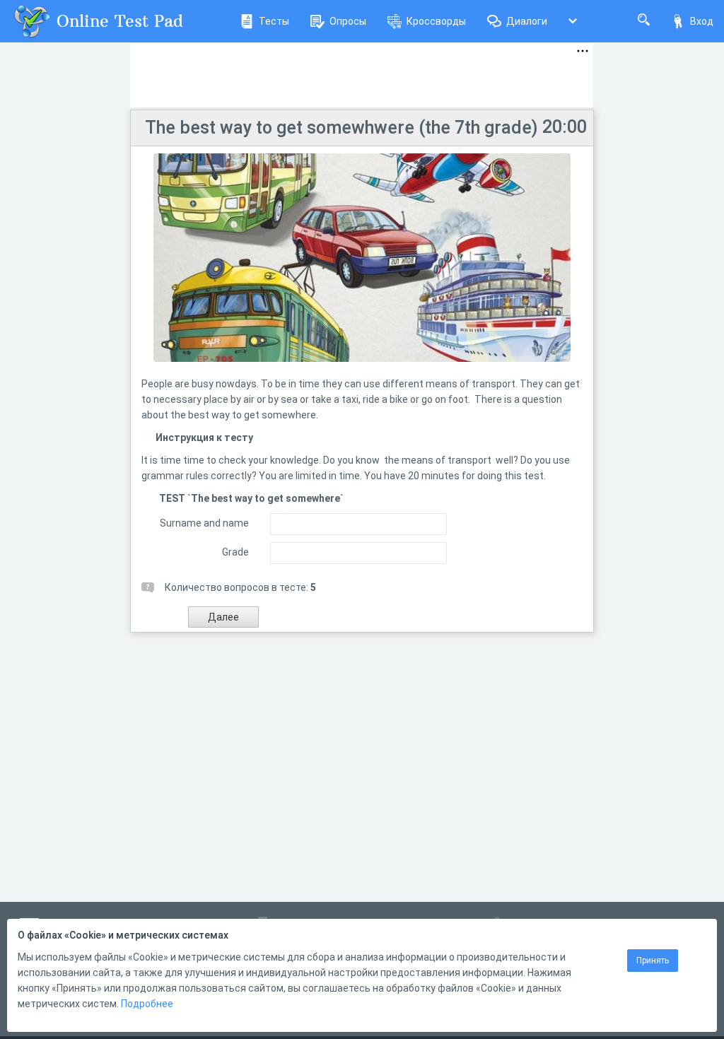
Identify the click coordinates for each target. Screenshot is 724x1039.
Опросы (347, 21)
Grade (235, 552)
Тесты (274, 21)
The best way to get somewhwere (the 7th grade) (341, 127)
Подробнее (147, 1003)
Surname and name (204, 523)
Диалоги (526, 21)
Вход (701, 21)
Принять (652, 960)
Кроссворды (436, 21)
